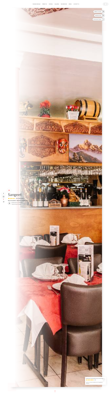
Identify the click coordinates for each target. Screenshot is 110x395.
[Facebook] (4, 193)
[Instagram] (4, 197)
